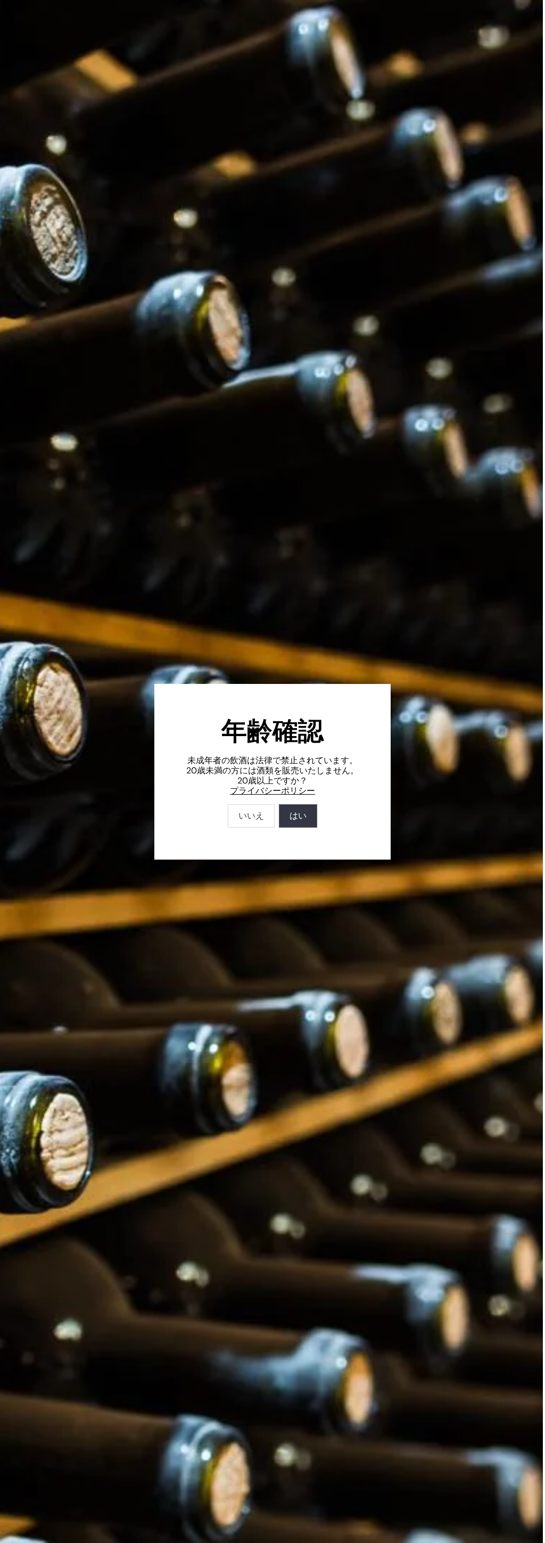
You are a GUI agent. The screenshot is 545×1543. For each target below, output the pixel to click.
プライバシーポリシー (272, 790)
